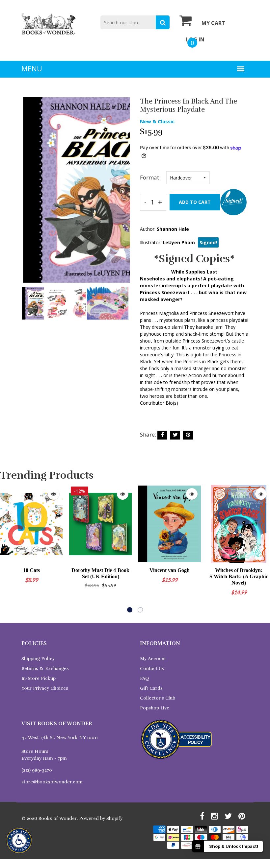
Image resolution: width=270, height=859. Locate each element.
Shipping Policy (38, 658)
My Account (153, 658)
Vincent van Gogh (169, 570)
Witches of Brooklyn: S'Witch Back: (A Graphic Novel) (238, 576)
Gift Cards (151, 688)
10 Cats (31, 570)
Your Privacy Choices (44, 688)
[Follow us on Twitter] (175, 435)
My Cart (213, 23)
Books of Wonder (57, 818)
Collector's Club (157, 698)
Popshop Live (154, 708)
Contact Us (152, 668)
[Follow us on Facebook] (162, 435)
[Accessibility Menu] (19, 840)
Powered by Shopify (100, 818)
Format (149, 177)
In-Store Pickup (38, 678)
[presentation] (28, 194)
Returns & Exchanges (45, 668)
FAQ (144, 678)
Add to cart (195, 202)
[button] (129, 609)
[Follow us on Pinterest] (188, 435)
